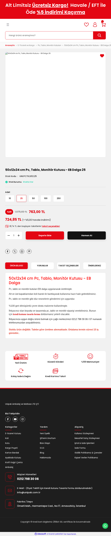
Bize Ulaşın (45, 443)
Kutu (7, 443)
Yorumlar (42, 265)
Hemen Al (86, 235)
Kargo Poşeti (11, 448)
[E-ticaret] (55, 534)
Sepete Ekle (44, 235)
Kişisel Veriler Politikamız (86, 457)
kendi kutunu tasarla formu (26, 314)
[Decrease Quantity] (7, 235)
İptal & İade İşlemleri (84, 443)
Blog (42, 452)
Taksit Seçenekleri (68, 265)
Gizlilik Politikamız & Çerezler (88, 452)
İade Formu (80, 448)
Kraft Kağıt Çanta (14, 462)
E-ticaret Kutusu (13, 433)
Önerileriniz (94, 265)
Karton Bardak (12, 452)
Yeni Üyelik (45, 433)
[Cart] (103, 24)
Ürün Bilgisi (16, 265)
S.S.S (42, 448)
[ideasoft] (40, 534)
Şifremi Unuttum (48, 438)
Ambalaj (9, 467)
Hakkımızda (45, 457)
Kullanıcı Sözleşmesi (84, 433)
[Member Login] (95, 24)
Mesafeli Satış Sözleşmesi (87, 438)
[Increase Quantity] (20, 235)
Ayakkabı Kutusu (13, 457)
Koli (7, 438)
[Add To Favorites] (102, 56)
